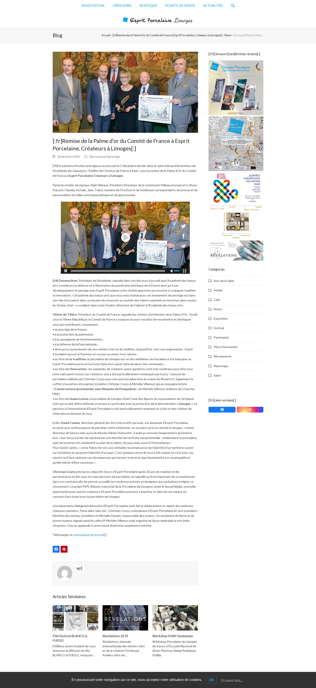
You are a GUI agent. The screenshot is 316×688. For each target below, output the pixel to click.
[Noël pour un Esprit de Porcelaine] (236, 221)
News (228, 35)
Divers (218, 309)
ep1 (80, 568)
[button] (233, 5)
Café (217, 299)
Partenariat (221, 337)
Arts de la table (224, 281)
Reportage (113, 156)
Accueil (105, 35)
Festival (219, 328)
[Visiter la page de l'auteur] (64, 573)
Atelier (218, 290)
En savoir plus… (232, 680)
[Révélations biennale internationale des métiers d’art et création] (236, 250)
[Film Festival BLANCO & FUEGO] (75, 617)
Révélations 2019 (115, 636)
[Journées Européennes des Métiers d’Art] (236, 187)
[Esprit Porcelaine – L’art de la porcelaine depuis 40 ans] (236, 87)
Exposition (221, 318)
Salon (217, 375)
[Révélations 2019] (125, 617)
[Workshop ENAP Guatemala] (175, 617)
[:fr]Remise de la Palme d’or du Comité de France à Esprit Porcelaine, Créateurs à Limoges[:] (167, 35)
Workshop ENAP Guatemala (172, 636)
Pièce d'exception (226, 347)
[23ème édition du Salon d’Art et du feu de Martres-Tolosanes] (236, 143)
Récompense (97, 156)
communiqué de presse (88, 535)
